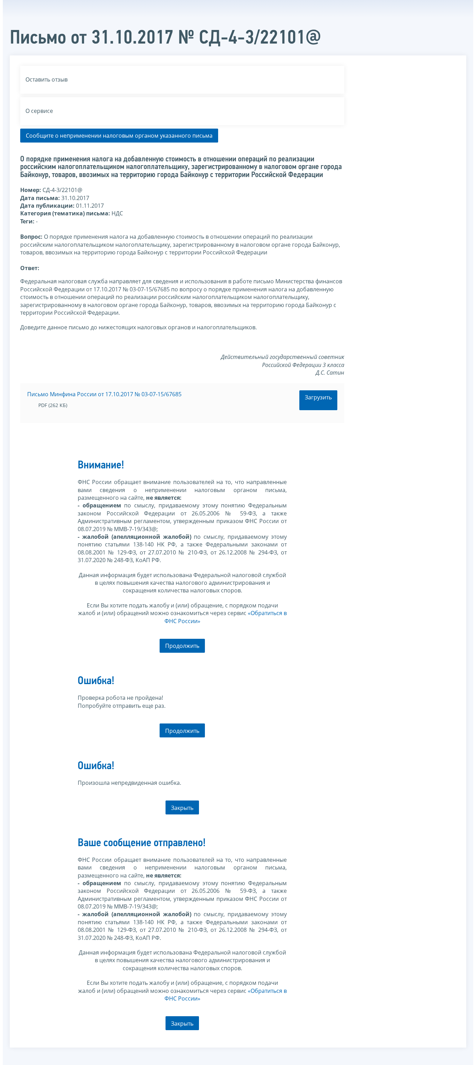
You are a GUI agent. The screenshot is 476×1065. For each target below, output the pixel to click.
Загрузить (318, 397)
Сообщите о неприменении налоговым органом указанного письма (119, 135)
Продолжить (182, 646)
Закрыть (182, 808)
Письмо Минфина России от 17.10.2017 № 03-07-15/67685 (104, 394)
